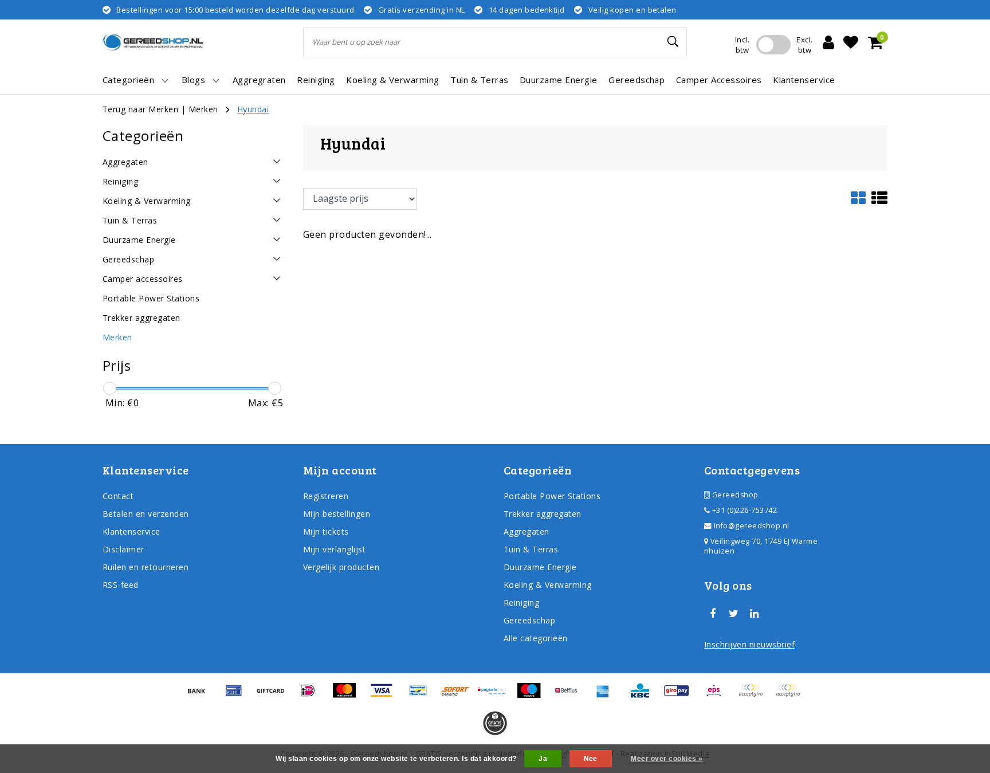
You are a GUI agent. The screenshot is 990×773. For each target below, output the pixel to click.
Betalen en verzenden (146, 513)
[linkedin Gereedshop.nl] (754, 613)
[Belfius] (570, 695)
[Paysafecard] (496, 695)
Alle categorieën (536, 638)
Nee (591, 759)
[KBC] (644, 695)
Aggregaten (526, 531)
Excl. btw (804, 44)
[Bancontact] (422, 695)
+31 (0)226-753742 (743, 510)
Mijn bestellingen (336, 513)
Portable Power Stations (552, 496)
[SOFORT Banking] (459, 695)
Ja (543, 759)
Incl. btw (742, 44)
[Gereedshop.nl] (153, 42)
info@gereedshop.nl (751, 526)
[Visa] (385, 695)
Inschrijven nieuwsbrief (749, 644)
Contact (118, 496)
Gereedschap (529, 620)
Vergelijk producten (341, 567)
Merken (203, 109)
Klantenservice (131, 531)
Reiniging (521, 602)
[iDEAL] (311, 695)
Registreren (325, 496)
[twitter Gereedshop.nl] (733, 613)
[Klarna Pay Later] (790, 695)
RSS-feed (121, 584)
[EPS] (718, 695)
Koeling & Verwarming (548, 584)
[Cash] (274, 695)
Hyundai (253, 109)
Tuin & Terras (531, 549)
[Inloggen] (828, 42)
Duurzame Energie (540, 567)
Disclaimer (123, 549)
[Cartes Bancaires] (754, 695)
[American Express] (606, 695)
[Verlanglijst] (850, 42)
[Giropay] (680, 695)
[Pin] (237, 695)
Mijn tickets (326, 531)
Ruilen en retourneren (145, 567)
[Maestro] (532, 695)
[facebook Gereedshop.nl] (712, 613)
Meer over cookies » (666, 759)
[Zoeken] (673, 42)
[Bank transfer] (200, 695)
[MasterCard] (348, 695)
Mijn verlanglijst (334, 549)
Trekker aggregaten (543, 513)
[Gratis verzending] (495, 723)
